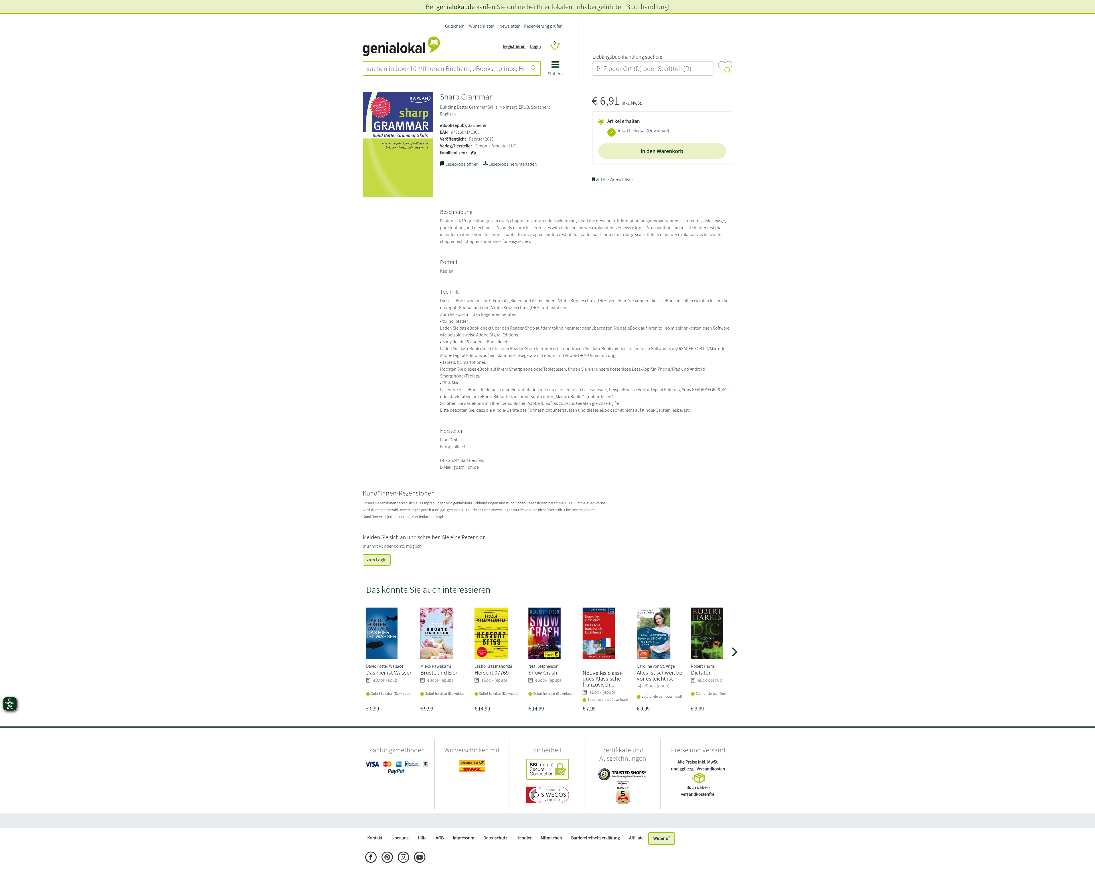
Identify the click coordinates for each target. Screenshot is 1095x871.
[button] (555, 70)
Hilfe (422, 838)
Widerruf (661, 838)
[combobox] (445, 68)
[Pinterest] (387, 857)
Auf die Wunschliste (614, 180)
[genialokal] (401, 46)
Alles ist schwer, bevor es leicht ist (660, 675)
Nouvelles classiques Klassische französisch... (603, 679)
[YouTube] (419, 857)
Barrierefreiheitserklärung (595, 838)
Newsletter (509, 26)
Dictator (701, 672)
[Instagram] (403, 857)
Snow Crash (542, 672)
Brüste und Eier (438, 672)
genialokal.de (455, 6)
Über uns (400, 838)
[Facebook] (371, 857)
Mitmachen (551, 838)
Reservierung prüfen (543, 26)
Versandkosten (711, 769)
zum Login (377, 560)
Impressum (463, 838)
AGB (440, 838)
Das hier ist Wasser (388, 672)
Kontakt (374, 838)
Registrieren (514, 46)
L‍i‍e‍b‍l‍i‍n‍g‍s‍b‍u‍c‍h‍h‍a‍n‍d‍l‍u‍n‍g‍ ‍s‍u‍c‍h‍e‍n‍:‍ (627, 56)
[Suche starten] (533, 68)
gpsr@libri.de (466, 467)
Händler (524, 838)
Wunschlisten (482, 26)
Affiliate (636, 838)
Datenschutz (495, 838)
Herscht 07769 (491, 672)
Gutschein (455, 26)
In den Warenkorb (662, 151)
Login (535, 46)
